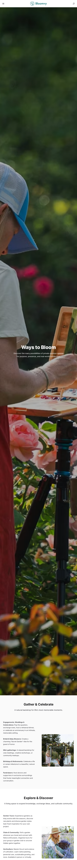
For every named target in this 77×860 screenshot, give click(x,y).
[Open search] (73, 3)
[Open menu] (3, 3)
